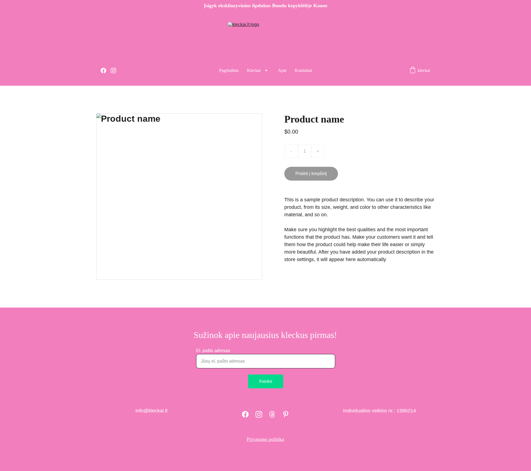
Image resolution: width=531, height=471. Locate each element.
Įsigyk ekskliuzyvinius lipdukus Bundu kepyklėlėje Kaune (265, 5)
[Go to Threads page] (272, 414)
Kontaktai (303, 70)
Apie (282, 70)
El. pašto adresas (213, 350)
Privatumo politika (265, 439)
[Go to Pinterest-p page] (285, 414)
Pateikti (265, 381)
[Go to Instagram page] (113, 70)
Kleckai (254, 70)
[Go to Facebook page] (106, 70)
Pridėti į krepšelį (311, 173)
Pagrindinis (229, 70)
